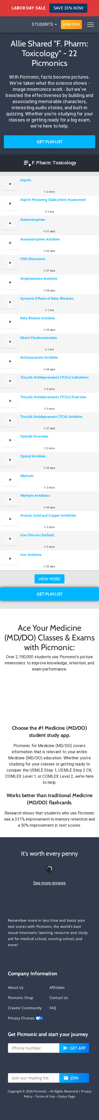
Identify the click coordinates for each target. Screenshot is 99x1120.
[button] (49, 698)
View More (49, 579)
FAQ (53, 1007)
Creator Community (25, 1007)
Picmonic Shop (20, 997)
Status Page (66, 1096)
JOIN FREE (71, 24)
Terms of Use (45, 1096)
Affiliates (57, 987)
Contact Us (59, 997)
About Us (16, 987)
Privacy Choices (22, 1018)
